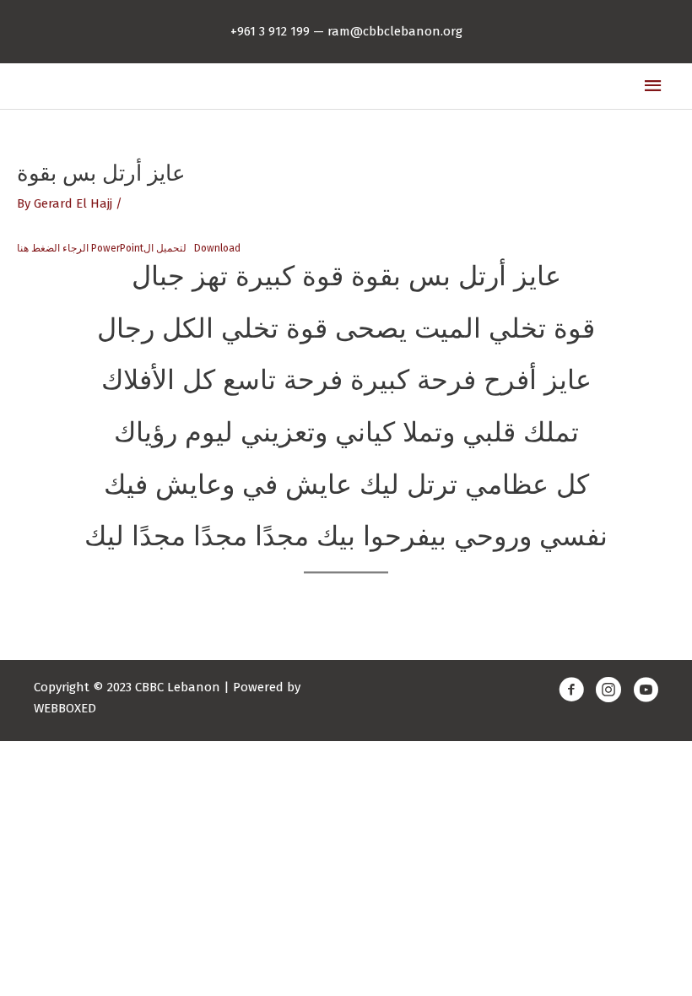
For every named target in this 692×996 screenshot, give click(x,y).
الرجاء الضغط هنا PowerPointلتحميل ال (102, 248)
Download (217, 248)
